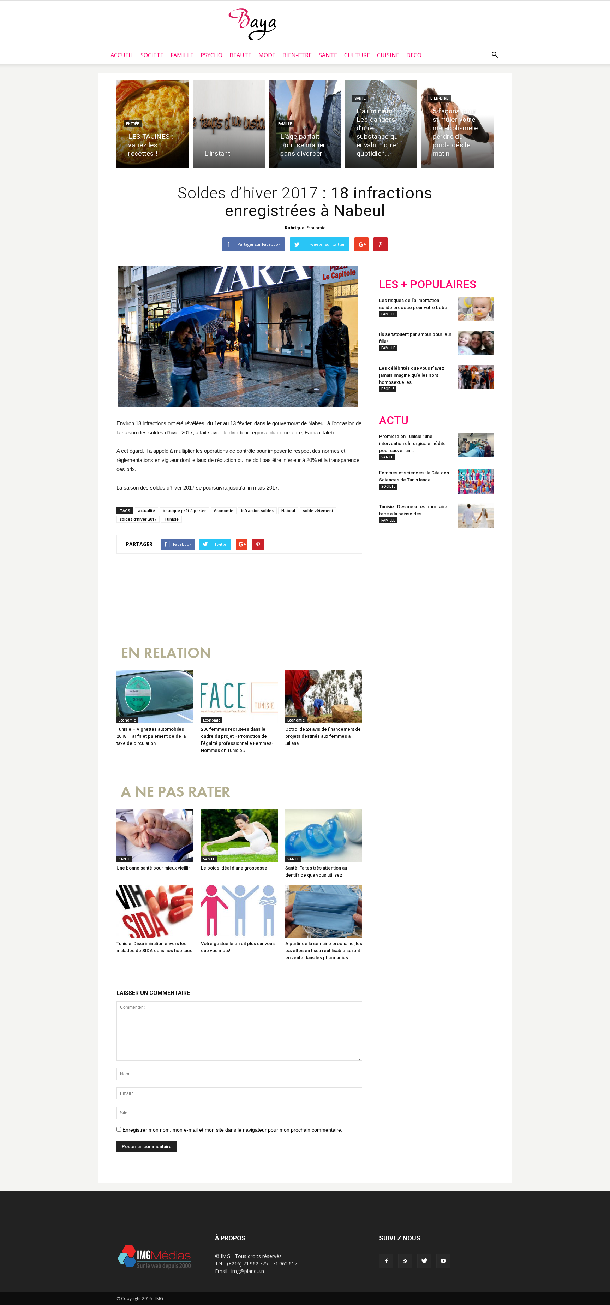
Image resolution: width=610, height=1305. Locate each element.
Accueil (121, 55)
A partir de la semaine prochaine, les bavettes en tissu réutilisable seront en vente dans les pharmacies (323, 950)
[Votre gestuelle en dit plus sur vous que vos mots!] (239, 911)
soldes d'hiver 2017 (138, 519)
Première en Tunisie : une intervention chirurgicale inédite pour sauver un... (412, 443)
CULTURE (357, 55)
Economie (315, 227)
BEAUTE (240, 55)
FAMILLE (182, 55)
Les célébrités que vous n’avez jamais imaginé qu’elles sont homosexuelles (411, 375)
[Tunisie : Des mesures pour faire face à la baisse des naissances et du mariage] (476, 515)
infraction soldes (257, 510)
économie (223, 510)
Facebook (392, 579)
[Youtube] (443, 1261)
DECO (413, 55)
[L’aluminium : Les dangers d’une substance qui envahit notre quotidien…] (381, 124)
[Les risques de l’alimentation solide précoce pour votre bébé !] (476, 309)
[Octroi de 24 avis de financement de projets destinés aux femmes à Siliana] (323, 696)
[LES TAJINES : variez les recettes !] (152, 124)
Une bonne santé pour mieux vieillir (153, 868)
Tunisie (171, 519)
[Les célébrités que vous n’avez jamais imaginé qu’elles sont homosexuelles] (476, 377)
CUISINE (388, 55)
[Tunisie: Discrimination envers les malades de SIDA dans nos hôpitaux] (154, 911)
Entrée (132, 124)
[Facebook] (386, 1261)
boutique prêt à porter (184, 510)
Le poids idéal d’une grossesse (234, 868)
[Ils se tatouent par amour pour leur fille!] (476, 343)
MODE (266, 55)
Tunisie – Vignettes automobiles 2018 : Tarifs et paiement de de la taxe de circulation (151, 736)
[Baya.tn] (252, 24)
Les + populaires (427, 284)
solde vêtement (318, 510)
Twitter (419, 579)
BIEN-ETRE (297, 55)
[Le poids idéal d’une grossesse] (239, 835)
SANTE (328, 55)
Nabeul (288, 510)
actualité (146, 510)
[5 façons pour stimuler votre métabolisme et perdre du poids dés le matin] (457, 124)
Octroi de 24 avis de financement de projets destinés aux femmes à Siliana (323, 736)
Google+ (472, 579)
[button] (494, 55)
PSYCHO (211, 55)
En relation (166, 653)
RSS (445, 579)
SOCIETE (151, 55)
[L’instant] (229, 124)
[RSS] (405, 1261)
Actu (393, 420)
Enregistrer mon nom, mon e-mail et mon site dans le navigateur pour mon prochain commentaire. (232, 1130)
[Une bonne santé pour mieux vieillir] (154, 835)
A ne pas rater (175, 792)
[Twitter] (424, 1261)
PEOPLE (387, 388)
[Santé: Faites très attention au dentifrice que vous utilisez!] (323, 835)
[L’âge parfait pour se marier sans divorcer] (305, 124)
